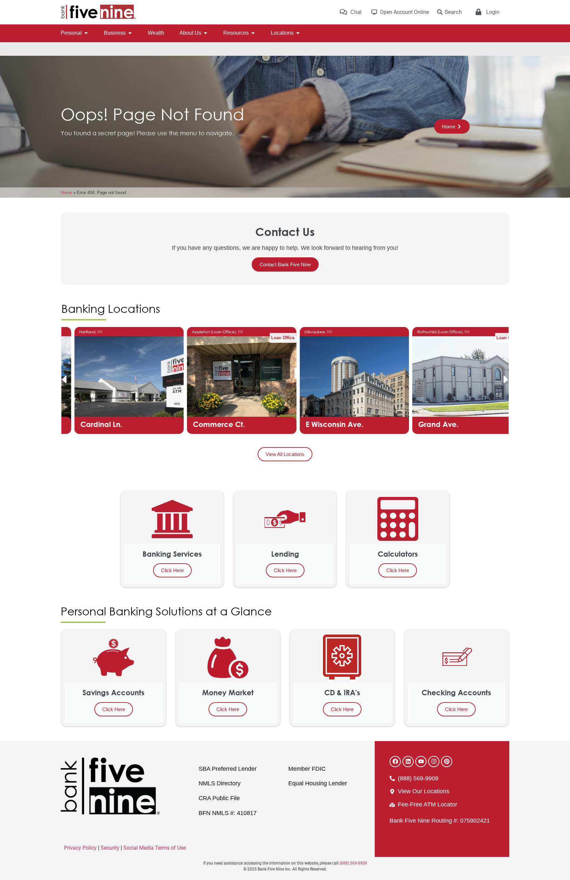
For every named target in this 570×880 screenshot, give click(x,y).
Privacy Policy (80, 848)
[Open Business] (130, 33)
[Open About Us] (205, 33)
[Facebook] (395, 761)
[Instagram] (433, 761)
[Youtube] (421, 761)
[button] (64, 379)
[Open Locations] (298, 33)
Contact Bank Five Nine (285, 264)
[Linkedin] (408, 761)
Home (66, 192)
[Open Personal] (86, 33)
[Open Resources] (253, 33)
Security (110, 848)
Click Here (172, 570)
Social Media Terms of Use (154, 848)
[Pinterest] (446, 761)
